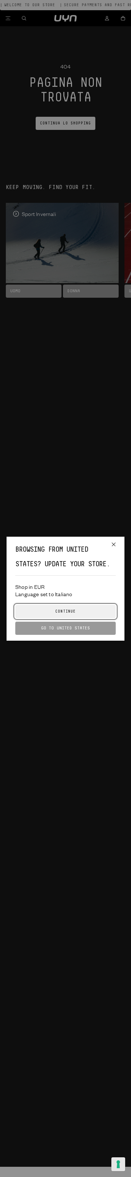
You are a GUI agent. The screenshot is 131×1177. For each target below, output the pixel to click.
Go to (65, 628)
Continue (65, 611)
